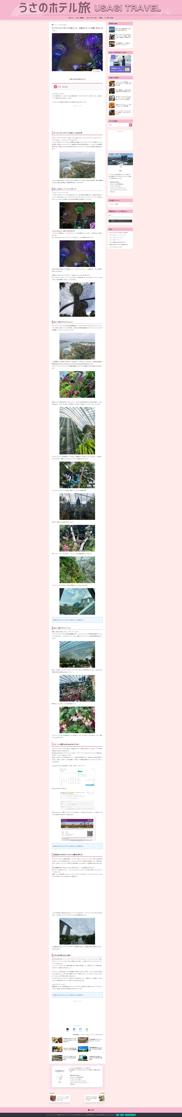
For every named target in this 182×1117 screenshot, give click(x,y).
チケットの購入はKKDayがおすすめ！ (117, 242)
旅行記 (101, 17)
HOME (92, 1110)
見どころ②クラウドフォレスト (117, 237)
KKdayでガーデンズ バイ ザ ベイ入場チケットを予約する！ (68, 619)
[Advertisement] (77, 117)
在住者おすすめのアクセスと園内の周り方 (118, 244)
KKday (73, 748)
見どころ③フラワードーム (116, 239)
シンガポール (92, 1034)
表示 (65, 86)
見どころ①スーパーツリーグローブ (118, 235)
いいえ (122, 1114)
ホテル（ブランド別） (92, 17)
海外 (97, 1034)
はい (118, 1114)
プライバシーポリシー (130, 1114)
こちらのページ (56, 765)
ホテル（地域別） (80, 17)
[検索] (130, 125)
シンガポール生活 (109, 17)
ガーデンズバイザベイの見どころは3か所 (118, 232)
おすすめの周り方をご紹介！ (116, 247)
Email (109, 215)
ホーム (72, 17)
